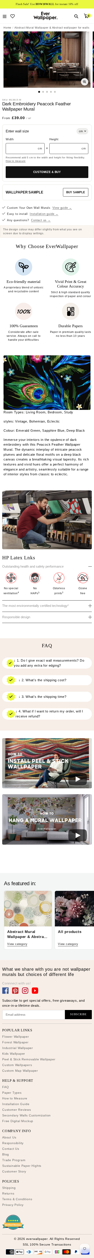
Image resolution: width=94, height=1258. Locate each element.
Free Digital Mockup (17, 1121)
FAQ (5, 1087)
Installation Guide (15, 1104)
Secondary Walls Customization (26, 1115)
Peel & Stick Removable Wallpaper (29, 1059)
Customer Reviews (16, 1109)
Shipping (9, 1188)
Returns (8, 1193)
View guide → (62, 207)
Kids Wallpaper (13, 1053)
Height (54, 139)
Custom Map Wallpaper (20, 1070)
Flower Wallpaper (15, 1036)
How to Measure (14, 1098)
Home (7, 27)
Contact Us (10, 1148)
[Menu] (4, 16)
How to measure (16, 161)
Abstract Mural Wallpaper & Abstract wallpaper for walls (51, 27)
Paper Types (12, 1092)
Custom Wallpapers (17, 1065)
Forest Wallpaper (15, 1042)
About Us (9, 1137)
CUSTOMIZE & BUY (47, 172)
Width (10, 139)
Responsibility (13, 1143)
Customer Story (14, 1171)
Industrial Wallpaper (17, 1048)
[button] (47, 764)
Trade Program (13, 1160)
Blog (5, 1154)
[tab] (39, 92)
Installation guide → (44, 214)
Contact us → (41, 220)
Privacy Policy (13, 1205)
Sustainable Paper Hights (21, 1165)
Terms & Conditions (17, 1199)
